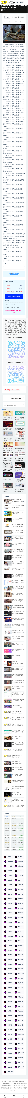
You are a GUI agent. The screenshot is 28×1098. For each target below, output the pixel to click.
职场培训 (21, 844)
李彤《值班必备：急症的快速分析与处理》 (19, 430)
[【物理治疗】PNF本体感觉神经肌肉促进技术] (8, 433)
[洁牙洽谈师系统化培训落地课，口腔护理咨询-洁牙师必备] (20, 485)
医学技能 (20, 21)
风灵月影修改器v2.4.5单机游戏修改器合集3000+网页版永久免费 (18, 557)
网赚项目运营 (14, 845)
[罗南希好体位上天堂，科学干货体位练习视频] (8, 563)
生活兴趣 (14, 837)
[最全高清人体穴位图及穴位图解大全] (20, 434)
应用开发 (14, 830)
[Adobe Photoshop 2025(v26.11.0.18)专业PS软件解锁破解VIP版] (8, 663)
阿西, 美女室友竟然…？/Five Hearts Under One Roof (16, 763)
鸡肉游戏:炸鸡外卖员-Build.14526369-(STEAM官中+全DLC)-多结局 (18, 601)
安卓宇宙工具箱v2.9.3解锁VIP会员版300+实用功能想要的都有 (18, 732)
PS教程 (13, 816)
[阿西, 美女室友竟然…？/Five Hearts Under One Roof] (8, 763)
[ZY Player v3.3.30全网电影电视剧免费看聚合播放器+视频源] (8, 744)
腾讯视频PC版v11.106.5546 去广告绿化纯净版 (18, 794)
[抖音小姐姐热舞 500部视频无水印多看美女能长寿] (8, 626)
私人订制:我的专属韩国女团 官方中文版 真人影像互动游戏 (18, 576)
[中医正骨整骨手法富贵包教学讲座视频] (8, 455)
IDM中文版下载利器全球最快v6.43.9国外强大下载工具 (18, 719)
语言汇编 (7, 849)
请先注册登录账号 (14, 296)
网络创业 (14, 842)
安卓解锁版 (20, 828)
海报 (12, 389)
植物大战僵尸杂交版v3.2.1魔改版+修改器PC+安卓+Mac (17, 776)
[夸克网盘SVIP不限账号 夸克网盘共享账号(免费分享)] (8, 527)
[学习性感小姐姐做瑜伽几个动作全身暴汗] (8, 638)
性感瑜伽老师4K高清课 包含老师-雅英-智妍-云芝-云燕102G (17, 670)
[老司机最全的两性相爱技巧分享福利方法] (8, 569)
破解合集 (21, 840)
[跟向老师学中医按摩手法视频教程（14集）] (20, 454)
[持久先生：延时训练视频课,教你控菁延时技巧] (8, 619)
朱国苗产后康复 (7, 479)
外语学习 (21, 825)
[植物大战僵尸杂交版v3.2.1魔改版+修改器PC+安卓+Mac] (8, 776)
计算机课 (21, 847)
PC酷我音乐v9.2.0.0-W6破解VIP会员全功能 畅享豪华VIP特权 (18, 801)
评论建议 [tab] (14, 17)
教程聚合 (14, 835)
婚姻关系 (7, 828)
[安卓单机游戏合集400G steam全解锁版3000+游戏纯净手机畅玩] (8, 701)
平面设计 (7, 830)
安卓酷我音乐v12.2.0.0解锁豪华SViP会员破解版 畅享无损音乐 (18, 613)
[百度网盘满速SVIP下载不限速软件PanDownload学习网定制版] (8, 514)
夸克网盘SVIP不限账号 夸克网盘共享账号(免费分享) (17, 526)
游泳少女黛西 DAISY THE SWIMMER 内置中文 (18, 713)
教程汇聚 (7, 835)
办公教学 (21, 823)
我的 (14, 1097)
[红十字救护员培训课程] (20, 465)
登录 (22, 2)
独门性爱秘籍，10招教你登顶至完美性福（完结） (17, 726)
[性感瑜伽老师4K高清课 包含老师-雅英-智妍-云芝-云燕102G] (8, 669)
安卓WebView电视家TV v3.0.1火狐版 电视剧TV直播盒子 (18, 682)
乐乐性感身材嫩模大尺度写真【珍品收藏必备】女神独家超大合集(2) (18, 551)
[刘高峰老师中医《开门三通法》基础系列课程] (20, 475)
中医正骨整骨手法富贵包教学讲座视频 (7, 460)
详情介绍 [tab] (7, 17)
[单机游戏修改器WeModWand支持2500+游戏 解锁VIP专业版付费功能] (8, 657)
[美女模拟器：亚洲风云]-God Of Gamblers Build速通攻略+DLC (18, 588)
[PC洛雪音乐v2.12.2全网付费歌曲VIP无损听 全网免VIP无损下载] (8, 694)
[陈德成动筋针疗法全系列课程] (20, 444)
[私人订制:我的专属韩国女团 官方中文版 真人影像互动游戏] (8, 576)
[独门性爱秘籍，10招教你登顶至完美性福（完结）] (8, 725)
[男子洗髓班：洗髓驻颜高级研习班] (8, 426)
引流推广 (21, 830)
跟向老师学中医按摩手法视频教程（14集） (19, 460)
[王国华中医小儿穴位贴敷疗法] (8, 485)
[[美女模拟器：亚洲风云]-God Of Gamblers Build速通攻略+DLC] (8, 588)
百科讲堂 (15, 21)
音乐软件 (21, 849)
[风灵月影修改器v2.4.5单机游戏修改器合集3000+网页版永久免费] (8, 557)
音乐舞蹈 (14, 849)
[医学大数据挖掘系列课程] (20, 413)
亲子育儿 (7, 818)
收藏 (7, 389)
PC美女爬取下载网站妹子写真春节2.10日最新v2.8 (17, 607)
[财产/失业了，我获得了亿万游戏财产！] (8, 738)
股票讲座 (7, 847)
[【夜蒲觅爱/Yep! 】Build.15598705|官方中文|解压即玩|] (8, 706)
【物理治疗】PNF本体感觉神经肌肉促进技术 (7, 440)
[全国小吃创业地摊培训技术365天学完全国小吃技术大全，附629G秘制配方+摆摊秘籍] (8, 781)
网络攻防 (7, 844)
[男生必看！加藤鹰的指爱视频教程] (8, 545)
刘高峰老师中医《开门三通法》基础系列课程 (19, 481)
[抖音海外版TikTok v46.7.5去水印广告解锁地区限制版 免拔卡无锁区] (8, 502)
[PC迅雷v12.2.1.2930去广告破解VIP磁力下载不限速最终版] (8, 582)
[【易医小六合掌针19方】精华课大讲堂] (8, 465)
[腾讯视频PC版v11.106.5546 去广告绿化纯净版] (8, 794)
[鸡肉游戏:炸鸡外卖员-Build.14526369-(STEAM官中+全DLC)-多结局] (8, 601)
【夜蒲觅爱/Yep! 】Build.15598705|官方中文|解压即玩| (17, 707)
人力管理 (14, 818)
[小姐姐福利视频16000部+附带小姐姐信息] (8, 507)
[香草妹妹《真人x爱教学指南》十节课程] (8, 688)
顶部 (23, 1097)
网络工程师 (20, 842)
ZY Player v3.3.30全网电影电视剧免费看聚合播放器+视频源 (18, 744)
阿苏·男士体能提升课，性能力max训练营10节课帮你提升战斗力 (18, 769)
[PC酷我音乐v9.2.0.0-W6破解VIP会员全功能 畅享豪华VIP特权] (8, 800)
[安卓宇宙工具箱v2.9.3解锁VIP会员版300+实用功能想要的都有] (8, 732)
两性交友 (21, 816)
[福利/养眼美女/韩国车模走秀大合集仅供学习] (8, 788)
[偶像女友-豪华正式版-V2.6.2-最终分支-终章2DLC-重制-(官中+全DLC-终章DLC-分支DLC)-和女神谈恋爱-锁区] (8, 594)
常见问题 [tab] (21, 17)
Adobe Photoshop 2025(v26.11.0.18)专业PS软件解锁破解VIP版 (17, 663)
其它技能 (14, 823)
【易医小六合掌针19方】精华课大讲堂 (7, 471)
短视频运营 (14, 840)
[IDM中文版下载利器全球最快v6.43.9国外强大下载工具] (8, 720)
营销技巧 (14, 847)
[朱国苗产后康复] (8, 474)
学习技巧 (14, 828)
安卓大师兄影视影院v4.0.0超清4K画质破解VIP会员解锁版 (17, 751)
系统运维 (7, 842)
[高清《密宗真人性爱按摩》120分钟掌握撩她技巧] (8, 532)
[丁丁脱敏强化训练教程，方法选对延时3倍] (8, 520)
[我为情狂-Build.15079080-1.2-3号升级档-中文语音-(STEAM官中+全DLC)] (8, 644)
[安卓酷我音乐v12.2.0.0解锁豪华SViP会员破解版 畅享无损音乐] (8, 615)
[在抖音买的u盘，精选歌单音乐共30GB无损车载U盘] (8, 808)
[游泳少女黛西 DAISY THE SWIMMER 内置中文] (8, 713)
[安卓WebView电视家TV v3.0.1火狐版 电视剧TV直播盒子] (8, 682)
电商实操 (21, 837)
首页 (10, 21)
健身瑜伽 (7, 823)
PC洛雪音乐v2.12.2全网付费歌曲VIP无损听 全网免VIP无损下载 (18, 695)
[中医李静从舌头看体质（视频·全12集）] (8, 444)
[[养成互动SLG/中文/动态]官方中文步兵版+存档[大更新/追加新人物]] (8, 632)
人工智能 (21, 818)
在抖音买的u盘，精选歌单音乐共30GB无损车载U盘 (18, 807)
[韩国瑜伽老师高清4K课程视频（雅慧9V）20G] (8, 676)
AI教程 (7, 816)
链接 (18, 389)
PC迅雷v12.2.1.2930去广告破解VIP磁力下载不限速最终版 (18, 582)
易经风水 (7, 837)
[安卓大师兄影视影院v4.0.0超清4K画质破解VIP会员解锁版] (8, 751)
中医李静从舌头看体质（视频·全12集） (7, 450)
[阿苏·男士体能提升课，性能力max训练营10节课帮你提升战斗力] (8, 769)
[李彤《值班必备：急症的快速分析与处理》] (20, 423)
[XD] (2, 10)
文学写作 (21, 835)
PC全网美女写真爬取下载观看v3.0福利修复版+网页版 (17, 539)
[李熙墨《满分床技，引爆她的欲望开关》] (8, 651)
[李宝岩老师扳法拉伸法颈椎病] (8, 415)
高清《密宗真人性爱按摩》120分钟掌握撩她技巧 (18, 532)
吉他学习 (14, 825)
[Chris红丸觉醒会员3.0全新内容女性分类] (8, 758)
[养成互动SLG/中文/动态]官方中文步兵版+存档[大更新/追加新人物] (18, 632)
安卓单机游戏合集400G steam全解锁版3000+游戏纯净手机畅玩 (18, 701)
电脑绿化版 (7, 840)
